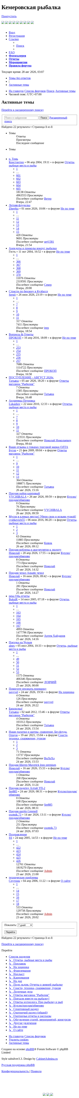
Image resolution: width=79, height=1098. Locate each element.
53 (17, 672)
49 (17, 658)
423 (18, 851)
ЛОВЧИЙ (50, 682)
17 (17, 900)
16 (17, 897)
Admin (48, 870)
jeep (46, 327)
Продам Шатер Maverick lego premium (32, 764)
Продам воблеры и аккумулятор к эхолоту (35, 549)
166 (18, 622)
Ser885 (13, 791)
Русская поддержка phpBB (18, 1065)
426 (18, 861)
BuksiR (13, 599)
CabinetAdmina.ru (47, 1058)
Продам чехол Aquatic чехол (26, 572)
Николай (14, 553)
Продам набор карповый (24, 493)
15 (17, 231)
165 (18, 619)
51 (17, 665)
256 (18, 357)
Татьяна (14, 380)
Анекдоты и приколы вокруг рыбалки (33, 248)
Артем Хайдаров (54, 635)
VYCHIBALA (17, 496)
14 (17, 228)
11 (17, 218)
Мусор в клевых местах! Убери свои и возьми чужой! (42, 516)
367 (18, 264)
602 (18, 178)
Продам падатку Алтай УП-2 (27, 788)
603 (18, 182)
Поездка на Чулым (20, 642)
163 (18, 612)
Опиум (13, 735)
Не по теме (67, 208)
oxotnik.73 (15, 814)
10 (17, 314)
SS (10, 837)
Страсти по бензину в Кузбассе (28, 291)
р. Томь (13, 158)
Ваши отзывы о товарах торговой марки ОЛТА (38, 447)
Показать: (10, 925)
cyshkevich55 (17, 519)
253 (18, 347)
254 (18, 351)
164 (18, 615)
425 (18, 857)
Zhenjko (14, 208)
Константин (16, 162)
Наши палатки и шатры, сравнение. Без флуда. (38, 731)
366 (18, 261)
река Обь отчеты (19, 596)
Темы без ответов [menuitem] (20, 78)
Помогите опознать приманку (27, 688)
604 (18, 185)
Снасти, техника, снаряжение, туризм (38, 737)
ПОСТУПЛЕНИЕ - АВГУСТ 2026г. (31, 377)
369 (18, 271)
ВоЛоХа (49, 758)
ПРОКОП (15, 337)
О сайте (66, 880)
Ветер (47, 198)
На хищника (66, 692)
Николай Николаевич (57, 440)
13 (17, 225)
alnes (12, 645)
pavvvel (13, 692)
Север (48, 284)
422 (18, 847)
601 (18, 175)
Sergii (12, 294)
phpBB (30, 1049)
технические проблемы (23, 877)
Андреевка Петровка (22, 400)
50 (17, 662)
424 (18, 854)
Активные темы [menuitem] (19, 84)
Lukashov (14, 403)
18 (17, 904)
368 (18, 268)
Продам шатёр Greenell (23, 811)
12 (17, 221)
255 (18, 354)
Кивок (48, 543)
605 (18, 188)
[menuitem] (12, 32)
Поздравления (18, 834)
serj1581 (49, 241)
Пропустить (9, 16)
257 (18, 360)
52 (17, 668)
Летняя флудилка (19, 205)
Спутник (14, 880)
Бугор (12, 450)
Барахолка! (15, 708)
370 (18, 274)
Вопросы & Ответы (21, 334)
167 (18, 625)
